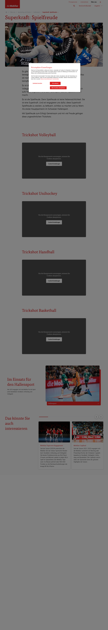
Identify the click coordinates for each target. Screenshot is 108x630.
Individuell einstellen (37, 83)
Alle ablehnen (55, 83)
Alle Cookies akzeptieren (58, 87)
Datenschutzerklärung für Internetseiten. (50, 79)
